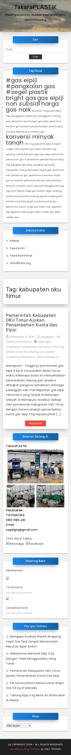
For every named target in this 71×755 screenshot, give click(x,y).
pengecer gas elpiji (22, 164)
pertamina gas (19, 175)
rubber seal (12, 217)
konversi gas (37, 131)
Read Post (35, 423)
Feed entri (17, 248)
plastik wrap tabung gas (20, 201)
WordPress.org (20, 263)
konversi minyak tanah (30, 140)
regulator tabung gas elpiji (25, 211)
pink (13, 190)
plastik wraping (30, 196)
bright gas (21, 98)
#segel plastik (27, 92)
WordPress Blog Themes (25, 749)
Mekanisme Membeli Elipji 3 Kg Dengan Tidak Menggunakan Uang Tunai (31, 658)
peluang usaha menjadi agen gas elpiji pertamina (35, 154)
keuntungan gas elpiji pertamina (42, 121)
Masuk (14, 241)
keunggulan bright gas (24, 116)
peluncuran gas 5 (16, 159)
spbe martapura (47, 357)
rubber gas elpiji (51, 211)
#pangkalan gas (30, 86)
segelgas (47, 337)
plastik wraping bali (51, 196)
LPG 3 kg (29, 143)
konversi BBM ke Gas (18, 131)
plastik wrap (13, 196)
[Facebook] (34, 544)
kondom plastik (29, 126)
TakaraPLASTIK (35, 7)
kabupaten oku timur (36, 347)
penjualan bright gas (40, 170)
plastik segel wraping (49, 190)
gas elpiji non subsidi (35, 101)
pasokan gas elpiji (30, 149)
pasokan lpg (49, 149)
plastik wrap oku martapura (25, 352)
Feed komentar (21, 256)
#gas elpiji (22, 80)
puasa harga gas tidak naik (34, 206)
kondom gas (13, 126)
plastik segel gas (26, 190)
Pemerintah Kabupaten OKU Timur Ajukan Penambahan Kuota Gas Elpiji (31, 323)
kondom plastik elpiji (51, 126)
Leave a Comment (18, 342)
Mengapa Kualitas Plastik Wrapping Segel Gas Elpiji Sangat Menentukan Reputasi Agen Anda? (33, 641)
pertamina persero (34, 180)
